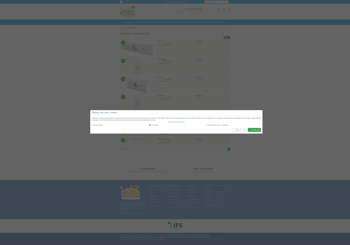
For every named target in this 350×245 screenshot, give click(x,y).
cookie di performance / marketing (218, 125)
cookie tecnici (154, 125)
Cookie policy (172, 122)
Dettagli (237, 130)
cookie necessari (98, 125)
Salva (244, 130)
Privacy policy (181, 122)
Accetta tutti (255, 130)
